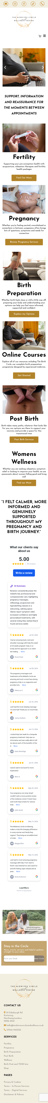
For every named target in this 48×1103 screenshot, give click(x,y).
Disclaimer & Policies (14, 1094)
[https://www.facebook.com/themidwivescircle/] (24, 3)
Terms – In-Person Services (16, 1086)
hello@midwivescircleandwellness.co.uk (25, 1025)
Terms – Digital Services (15, 1090)
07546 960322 (14, 1030)
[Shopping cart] (40, 36)
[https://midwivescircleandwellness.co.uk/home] (24, 19)
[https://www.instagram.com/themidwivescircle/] (14, 3)
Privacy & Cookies (12, 1082)
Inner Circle (39, 959)
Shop (6, 1068)
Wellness (8, 1060)
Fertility (7, 1044)
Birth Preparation (12, 1052)
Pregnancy (9, 1048)
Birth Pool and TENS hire (16, 1064)
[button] (44, 36)
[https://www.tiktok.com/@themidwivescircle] (33, 3)
